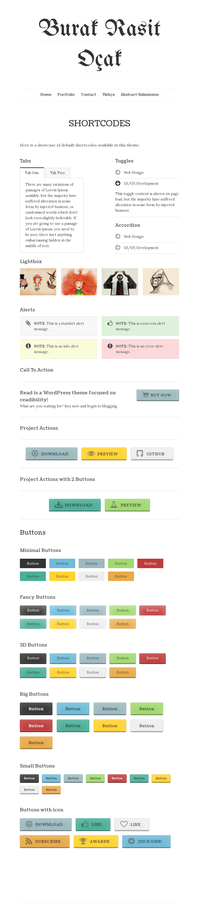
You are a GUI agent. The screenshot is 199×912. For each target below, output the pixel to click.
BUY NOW (161, 395)
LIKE (96, 824)
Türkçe (108, 94)
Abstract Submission (140, 94)
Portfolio (66, 94)
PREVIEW (107, 454)
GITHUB (156, 454)
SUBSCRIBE (48, 841)
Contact (88, 94)
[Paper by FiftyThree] (120, 282)
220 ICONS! (150, 841)
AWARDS (99, 841)
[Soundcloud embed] (161, 282)
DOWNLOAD (54, 454)
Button (33, 563)
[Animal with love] (38, 282)
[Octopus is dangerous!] (79, 282)
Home (45, 94)
